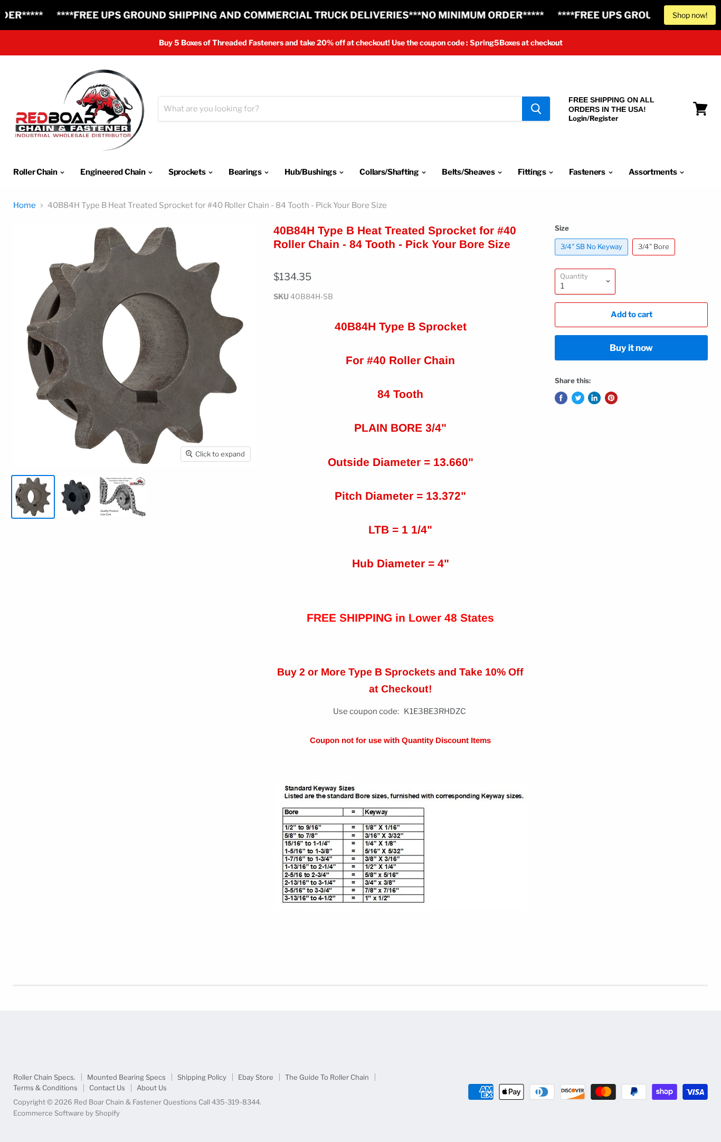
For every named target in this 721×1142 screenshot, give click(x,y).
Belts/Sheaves (469, 172)
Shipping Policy (201, 1077)
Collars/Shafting (389, 172)
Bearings (246, 172)
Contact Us (107, 1087)
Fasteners (587, 172)
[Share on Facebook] (561, 398)
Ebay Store (255, 1077)
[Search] (536, 109)
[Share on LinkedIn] (594, 398)
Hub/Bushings (311, 172)
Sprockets (187, 172)
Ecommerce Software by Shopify (66, 1113)
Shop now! (689, 15)
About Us (152, 1087)
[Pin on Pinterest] (611, 398)
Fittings (532, 172)
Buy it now (631, 347)
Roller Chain (36, 172)
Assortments (653, 172)
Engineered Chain (113, 172)
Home (24, 205)
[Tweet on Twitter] (578, 398)
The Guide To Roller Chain (327, 1077)
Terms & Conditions (45, 1087)
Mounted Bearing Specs (126, 1077)
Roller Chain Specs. (44, 1077)
